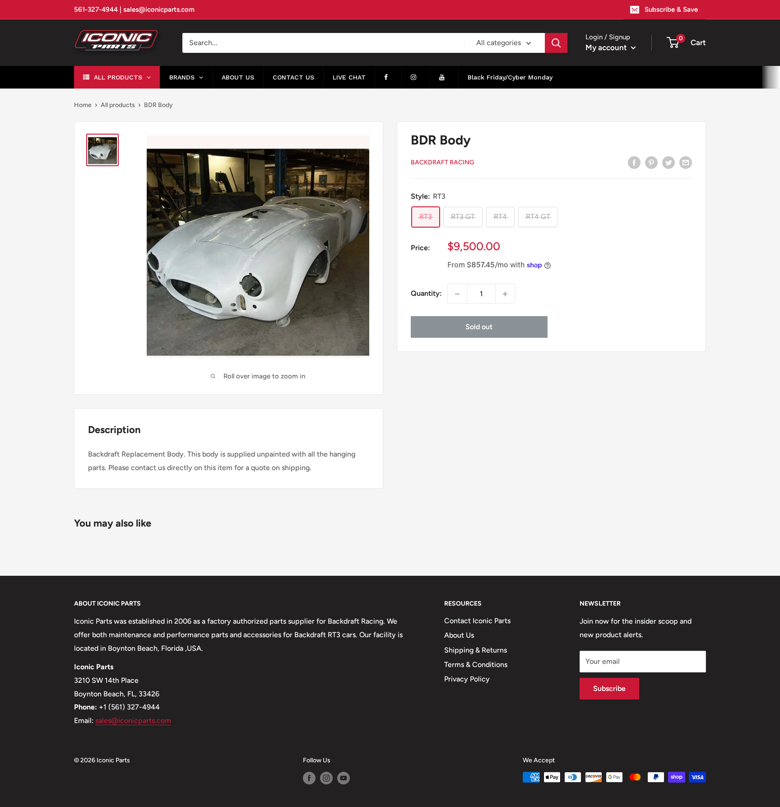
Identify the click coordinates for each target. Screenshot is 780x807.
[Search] (556, 43)
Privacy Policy (467, 679)
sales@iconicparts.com (133, 720)
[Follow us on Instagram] (326, 778)
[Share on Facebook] (634, 162)
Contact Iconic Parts (477, 620)
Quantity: (426, 293)
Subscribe (609, 688)
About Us (459, 635)
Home (83, 105)
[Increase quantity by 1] (505, 294)
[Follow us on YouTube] (343, 778)
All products (118, 105)
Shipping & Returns (475, 650)
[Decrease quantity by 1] (457, 294)
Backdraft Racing (442, 163)
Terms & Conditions (475, 664)
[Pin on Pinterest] (651, 162)
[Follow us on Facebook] (309, 778)
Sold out (478, 327)
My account (607, 47)
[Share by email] (685, 162)
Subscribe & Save (671, 9)
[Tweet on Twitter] (668, 162)
